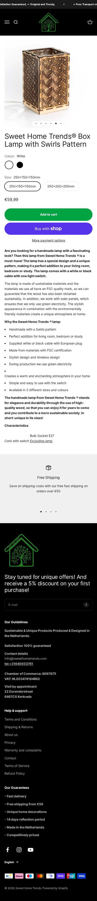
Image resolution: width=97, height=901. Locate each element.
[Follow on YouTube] (31, 850)
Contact (10, 758)
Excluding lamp (41, 441)
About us (11, 735)
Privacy (10, 742)
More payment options (48, 240)
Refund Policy (15, 773)
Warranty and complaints (23, 750)
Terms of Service (17, 766)
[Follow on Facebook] (8, 850)
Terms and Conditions (21, 719)
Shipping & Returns (19, 727)
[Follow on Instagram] (19, 850)
